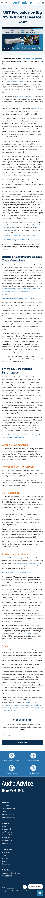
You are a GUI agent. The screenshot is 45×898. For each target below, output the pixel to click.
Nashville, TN (6, 843)
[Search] (7, 2)
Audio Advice (10, 888)
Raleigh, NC (6, 838)
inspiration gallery (8, 708)
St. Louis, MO (6, 829)
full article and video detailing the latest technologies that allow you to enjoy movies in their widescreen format (21, 291)
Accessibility (29, 891)
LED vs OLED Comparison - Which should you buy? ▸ (21, 240)
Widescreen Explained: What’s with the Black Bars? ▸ (21, 298)
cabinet (29, 633)
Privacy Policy (6, 891)
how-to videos (35, 705)
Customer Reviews (8, 809)
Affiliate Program (8, 814)
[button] (22, 40)
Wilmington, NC (7, 841)
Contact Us (6, 864)
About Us (5, 803)
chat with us (38, 700)
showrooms (27, 703)
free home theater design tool (24, 316)
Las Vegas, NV (7, 832)
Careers (4, 811)
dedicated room (22, 96)
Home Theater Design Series (31, 59)
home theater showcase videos (29, 708)
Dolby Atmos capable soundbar (28, 563)
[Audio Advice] (22, 2)
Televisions (35, 109)
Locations (5, 823)
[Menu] (2, 2)
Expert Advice (7, 849)
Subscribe (22, 743)
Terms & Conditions (17, 891)
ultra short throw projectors (16, 81)
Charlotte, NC (7, 835)
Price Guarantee (7, 853)
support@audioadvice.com (11, 873)
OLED (9, 228)
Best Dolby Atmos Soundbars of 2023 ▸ (16, 573)
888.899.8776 (7, 876)
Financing (5, 855)
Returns (4, 861)
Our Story (5, 806)
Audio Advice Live (8, 817)
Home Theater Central (10, 710)
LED (32, 225)
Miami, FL (5, 826)
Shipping (5, 858)
